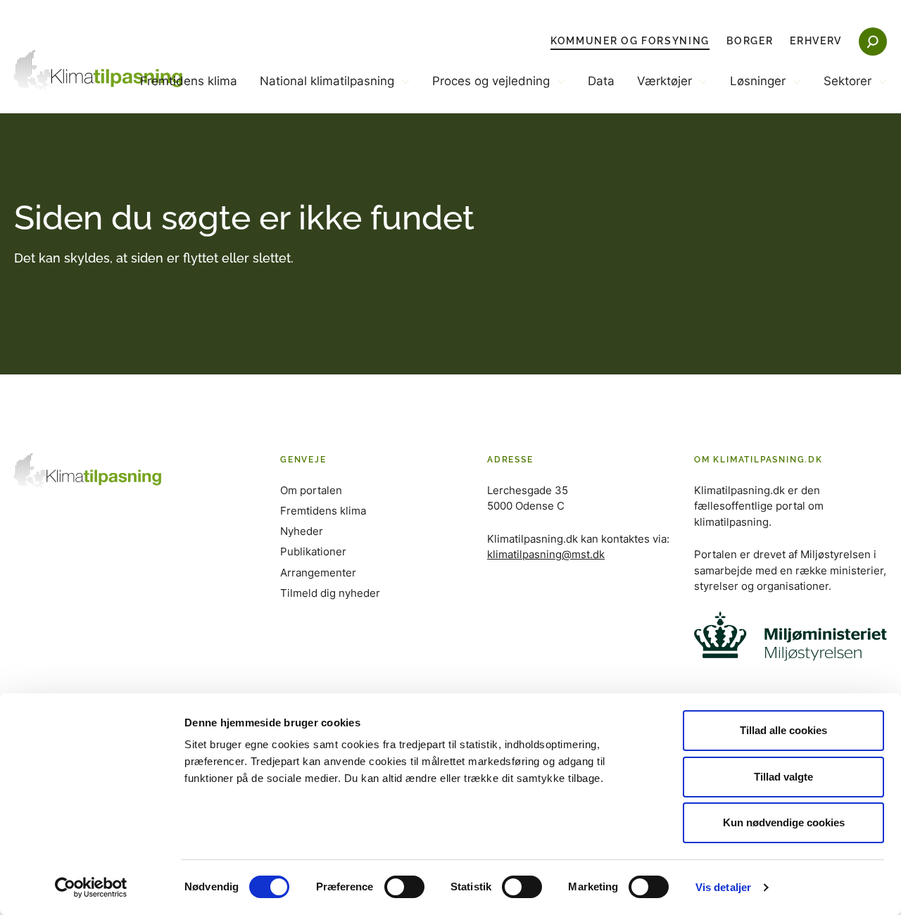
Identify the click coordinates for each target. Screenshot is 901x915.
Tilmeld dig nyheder (330, 593)
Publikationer (313, 551)
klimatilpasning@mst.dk (546, 554)
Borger (749, 40)
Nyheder (301, 531)
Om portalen (311, 490)
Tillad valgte (783, 777)
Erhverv (816, 40)
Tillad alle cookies (783, 730)
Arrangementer (318, 572)
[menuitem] (188, 92)
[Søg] (873, 41)
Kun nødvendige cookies (784, 822)
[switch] (404, 887)
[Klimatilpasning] (98, 70)
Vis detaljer (723, 887)
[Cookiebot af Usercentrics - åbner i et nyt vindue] (91, 887)
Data (601, 81)
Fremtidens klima (188, 81)
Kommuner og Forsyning (630, 40)
